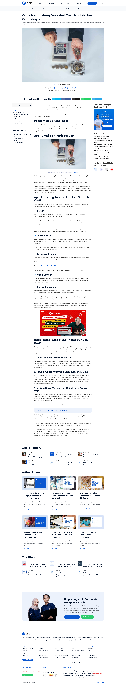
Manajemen (54, 88)
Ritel (73, 88)
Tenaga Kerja (17, 121)
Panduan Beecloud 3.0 (77, 653)
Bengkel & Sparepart (44, 658)
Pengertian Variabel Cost (19, 110)
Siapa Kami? (91, 648)
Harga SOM (25, 655)
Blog (73, 648)
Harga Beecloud (26, 651)
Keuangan (61, 88)
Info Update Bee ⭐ (77, 662)
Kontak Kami (91, 653)
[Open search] (103, 3)
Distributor (41, 648)
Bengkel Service (59, 651)
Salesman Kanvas (43, 651)
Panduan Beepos (76, 655)
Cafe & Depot (42, 655)
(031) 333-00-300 (57, 670)
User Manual (75, 658)
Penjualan (68, 88)
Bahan (15, 118)
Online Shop (42, 660)
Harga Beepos (26, 653)
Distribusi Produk (18, 123)
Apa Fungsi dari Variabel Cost (20, 112)
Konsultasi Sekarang (72, 617)
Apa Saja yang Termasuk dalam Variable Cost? (20, 115)
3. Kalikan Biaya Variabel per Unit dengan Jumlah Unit (22, 141)
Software (78, 88)
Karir (89, 651)
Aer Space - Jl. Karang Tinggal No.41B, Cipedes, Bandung (80, 672)
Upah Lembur (17, 125)
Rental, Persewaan (60, 658)
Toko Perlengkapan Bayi (61, 655)
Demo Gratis (92, 3)
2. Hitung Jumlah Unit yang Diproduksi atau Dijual (20, 137)
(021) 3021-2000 (47, 670)
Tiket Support (91, 655)
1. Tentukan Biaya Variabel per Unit (22, 134)
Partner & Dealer (92, 658)
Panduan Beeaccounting (78, 651)
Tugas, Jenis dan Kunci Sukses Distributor (54, 266)
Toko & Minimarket (43, 653)
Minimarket (58, 653)
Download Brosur (28, 659)
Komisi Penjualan (18, 128)
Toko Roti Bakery (59, 648)
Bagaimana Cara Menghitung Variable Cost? (20, 131)
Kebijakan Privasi (92, 660)
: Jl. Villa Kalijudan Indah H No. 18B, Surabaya (77, 670)
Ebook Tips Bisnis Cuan (77, 660)
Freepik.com (76, 172)
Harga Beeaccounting (27, 648)
